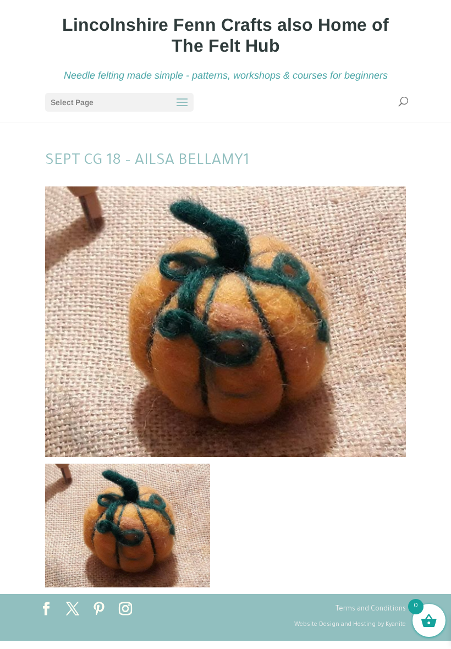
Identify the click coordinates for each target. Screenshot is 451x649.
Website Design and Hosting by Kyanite (350, 625)
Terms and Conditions (371, 609)
